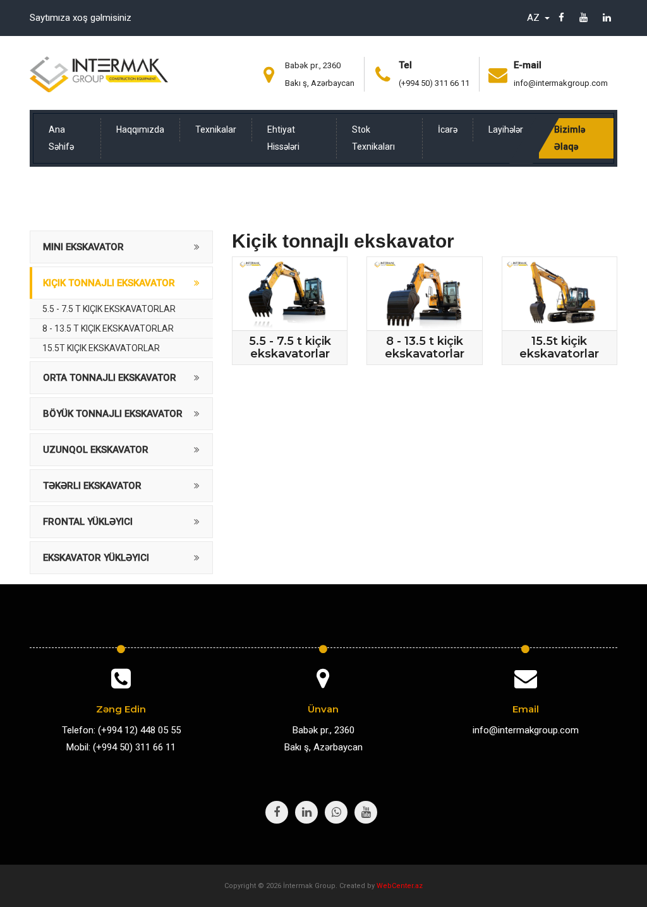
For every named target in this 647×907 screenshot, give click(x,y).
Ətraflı (294, 314)
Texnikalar (215, 129)
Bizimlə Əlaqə (569, 138)
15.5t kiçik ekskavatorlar (101, 348)
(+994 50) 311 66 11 (434, 83)
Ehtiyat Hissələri (283, 138)
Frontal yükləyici (88, 521)
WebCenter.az (400, 886)
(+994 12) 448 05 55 (139, 730)
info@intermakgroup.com (561, 83)
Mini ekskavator (83, 247)
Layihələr (505, 129)
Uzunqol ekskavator (95, 449)
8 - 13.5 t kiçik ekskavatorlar (108, 328)
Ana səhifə (61, 138)
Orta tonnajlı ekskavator (109, 377)
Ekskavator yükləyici (96, 557)
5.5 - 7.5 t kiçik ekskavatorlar (109, 309)
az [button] (534, 17)
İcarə (447, 129)
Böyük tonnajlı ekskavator (113, 413)
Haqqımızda (140, 129)
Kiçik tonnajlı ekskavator (109, 283)
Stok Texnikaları (373, 138)
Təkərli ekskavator (92, 485)
